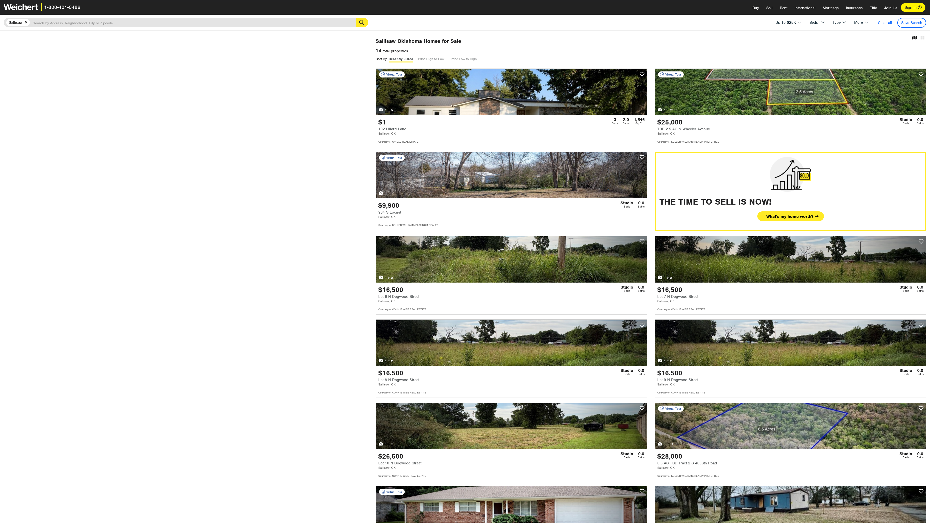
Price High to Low (431, 59)
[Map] (914, 38)
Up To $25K (785, 22)
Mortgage (831, 8)
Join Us (890, 8)
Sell (769, 8)
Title (873, 8)
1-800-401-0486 (62, 7)
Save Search (911, 22)
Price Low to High (464, 59)
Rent (783, 8)
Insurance (854, 8)
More (858, 22)
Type (837, 22)
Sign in (911, 7)
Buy (755, 8)
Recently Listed (401, 59)
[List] (922, 38)
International (805, 8)
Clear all (885, 22)
